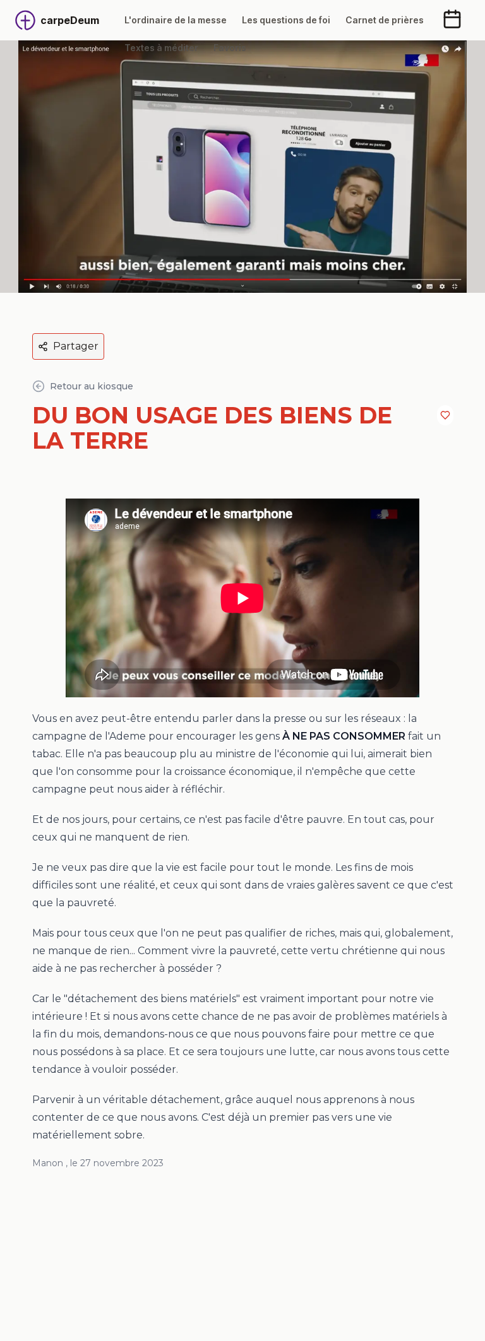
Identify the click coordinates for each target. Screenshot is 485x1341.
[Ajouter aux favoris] (445, 415)
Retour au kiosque (91, 386)
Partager (76, 346)
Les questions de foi (286, 20)
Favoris (229, 47)
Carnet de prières (384, 20)
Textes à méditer (161, 47)
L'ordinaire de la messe (175, 20)
